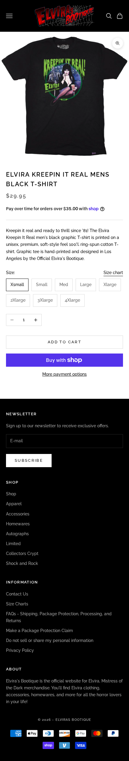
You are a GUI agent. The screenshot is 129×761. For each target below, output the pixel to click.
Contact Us (17, 594)
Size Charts (17, 603)
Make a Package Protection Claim (39, 630)
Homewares (18, 523)
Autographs (17, 533)
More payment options (64, 374)
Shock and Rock (22, 563)
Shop (11, 493)
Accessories (17, 514)
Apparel (14, 503)
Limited (13, 543)
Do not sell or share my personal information (49, 640)
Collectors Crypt (22, 553)
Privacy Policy (20, 650)
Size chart (113, 272)
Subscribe (29, 460)
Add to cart (64, 342)
